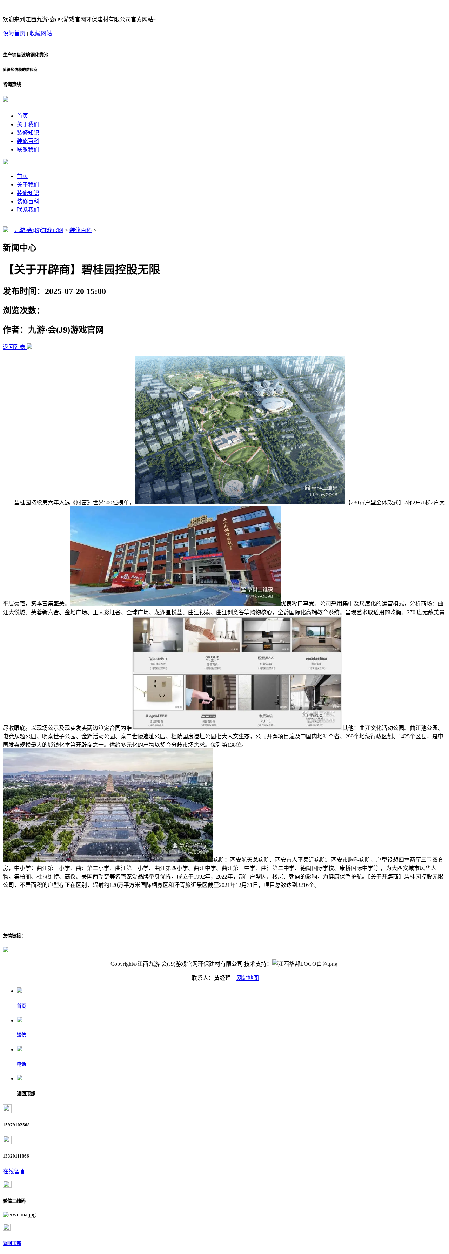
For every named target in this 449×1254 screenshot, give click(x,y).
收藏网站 (40, 33)
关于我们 (28, 124)
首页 (22, 116)
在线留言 (14, 1171)
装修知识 (28, 133)
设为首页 (15, 33)
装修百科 (28, 141)
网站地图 (247, 978)
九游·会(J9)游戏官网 (38, 230)
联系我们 (28, 149)
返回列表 (14, 347)
